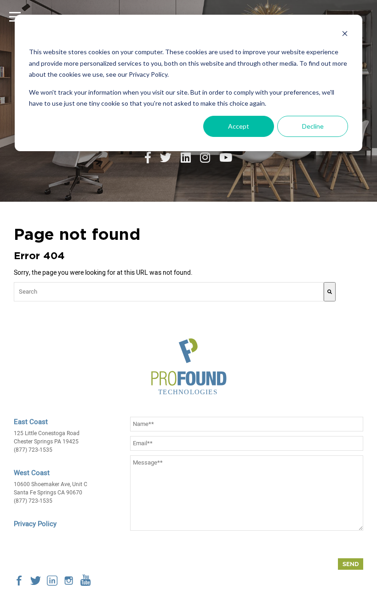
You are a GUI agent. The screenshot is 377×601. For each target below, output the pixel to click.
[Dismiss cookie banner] (345, 34)
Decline (313, 126)
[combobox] (169, 291)
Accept (238, 126)
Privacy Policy (35, 524)
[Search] (330, 291)
